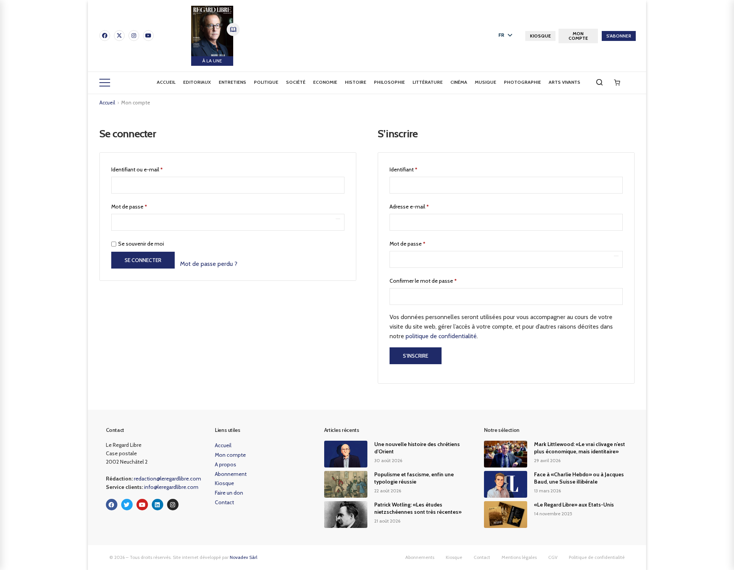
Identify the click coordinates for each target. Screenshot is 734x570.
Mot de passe (142, 205)
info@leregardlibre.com (171, 487)
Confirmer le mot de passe (423, 280)
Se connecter (143, 260)
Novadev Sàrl (243, 557)
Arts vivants (564, 82)
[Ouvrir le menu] (104, 82)
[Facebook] (104, 35)
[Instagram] (133, 35)
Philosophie (389, 82)
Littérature (427, 82)
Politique (266, 82)
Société (295, 82)
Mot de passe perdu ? (208, 263)
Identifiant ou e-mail (149, 168)
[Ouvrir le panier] (617, 82)
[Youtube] (148, 35)
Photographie (522, 82)
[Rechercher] (599, 82)
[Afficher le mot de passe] (338, 218)
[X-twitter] (119, 35)
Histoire (355, 82)
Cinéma (458, 82)
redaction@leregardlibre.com (167, 478)
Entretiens (232, 82)
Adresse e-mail (422, 205)
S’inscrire (415, 355)
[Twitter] (127, 504)
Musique (485, 82)
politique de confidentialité (441, 336)
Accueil (166, 82)
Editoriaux (197, 82)
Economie (325, 82)
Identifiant (416, 168)
